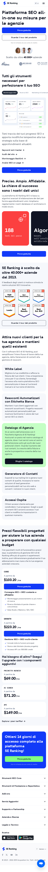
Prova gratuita (24, 30)
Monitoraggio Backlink (12, 158)
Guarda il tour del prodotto (24, 37)
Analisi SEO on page (11, 162)
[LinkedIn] (16, 854)
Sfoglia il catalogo (24, 461)
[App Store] (9, 838)
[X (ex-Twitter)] (6, 854)
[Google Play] (26, 838)
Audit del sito (8, 154)
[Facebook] (2, 855)
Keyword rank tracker (12, 150)
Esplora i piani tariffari (12, 721)
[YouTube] (11, 854)
